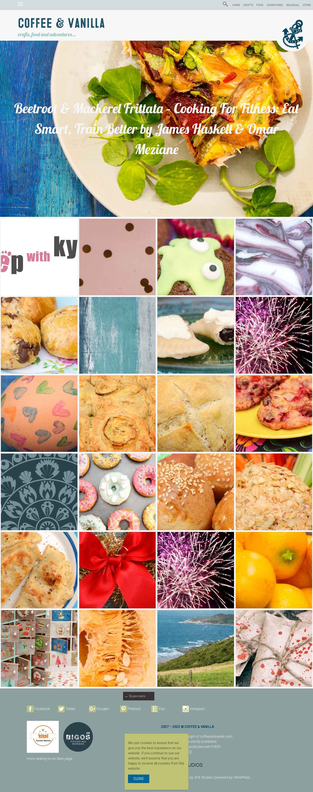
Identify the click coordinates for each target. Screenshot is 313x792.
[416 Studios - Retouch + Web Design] (223, 765)
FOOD (259, 5)
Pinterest (134, 709)
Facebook (42, 709)
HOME (236, 5)
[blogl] (43, 737)
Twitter (70, 709)
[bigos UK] (78, 737)
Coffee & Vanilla (61, 23)
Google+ (102, 709)
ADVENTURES (275, 5)
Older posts (135, 696)
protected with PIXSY (205, 747)
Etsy (162, 709)
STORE (307, 5)
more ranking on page (49, 759)
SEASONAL (292, 5)
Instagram (197, 709)
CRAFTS (248, 5)
